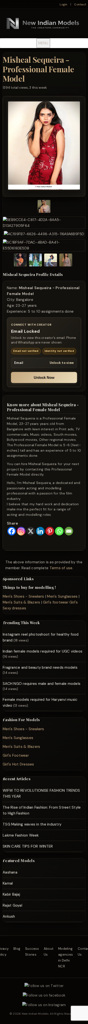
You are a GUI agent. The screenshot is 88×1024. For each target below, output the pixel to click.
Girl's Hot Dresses (18, 764)
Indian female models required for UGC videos (42, 651)
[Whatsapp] (59, 531)
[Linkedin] (40, 531)
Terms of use (61, 568)
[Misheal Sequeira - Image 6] (35, 260)
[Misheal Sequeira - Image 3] (44, 234)
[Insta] (44, 1004)
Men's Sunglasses (62, 596)
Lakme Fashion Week (21, 835)
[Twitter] (44, 985)
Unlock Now (44, 377)
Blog (16, 949)
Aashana (10, 872)
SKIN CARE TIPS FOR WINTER (28, 846)
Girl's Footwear (16, 755)
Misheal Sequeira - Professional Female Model (38, 69)
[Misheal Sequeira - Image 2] (44, 223)
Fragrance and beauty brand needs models (40, 667)
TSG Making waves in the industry (32, 824)
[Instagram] (21, 531)
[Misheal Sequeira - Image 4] (44, 245)
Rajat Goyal (12, 905)
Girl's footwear (55, 602)
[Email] (69, 531)
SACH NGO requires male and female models (41, 683)
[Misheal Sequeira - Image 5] (20, 260)
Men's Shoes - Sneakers (23, 596)
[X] (30, 531)
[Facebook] (11, 531)
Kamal (8, 883)
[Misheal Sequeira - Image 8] (65, 260)
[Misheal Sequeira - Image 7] (50, 260)
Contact (80, 4)
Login (63, 4)
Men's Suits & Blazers (21, 602)
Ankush (9, 916)
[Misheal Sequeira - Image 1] (44, 207)
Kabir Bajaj (11, 894)
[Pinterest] (49, 531)
